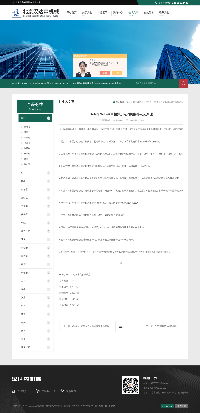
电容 (23, 306)
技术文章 (137, 102)
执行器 (27, 148)
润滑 (23, 297)
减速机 (24, 198)
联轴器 (24, 272)
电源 (23, 264)
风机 (23, 289)
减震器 (24, 256)
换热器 (24, 214)
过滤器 (24, 206)
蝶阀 (26, 159)
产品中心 (46, 391)
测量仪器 (25, 347)
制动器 (24, 247)
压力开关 (25, 231)
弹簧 (23, 322)
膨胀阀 (27, 127)
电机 (23, 181)
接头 (23, 339)
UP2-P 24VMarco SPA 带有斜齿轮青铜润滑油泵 (115, 83)
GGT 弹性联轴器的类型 (166, 326)
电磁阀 (27, 143)
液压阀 (27, 137)
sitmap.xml (167, 406)
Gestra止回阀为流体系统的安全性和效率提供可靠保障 (98, 326)
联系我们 (71, 391)
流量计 (24, 239)
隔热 (23, 331)
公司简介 (22, 391)
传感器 (24, 189)
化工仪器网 (110, 405)
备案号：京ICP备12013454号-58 (78, 405)
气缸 (23, 223)
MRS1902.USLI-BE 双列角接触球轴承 (76, 83)
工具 (23, 281)
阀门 (23, 118)
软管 (23, 314)
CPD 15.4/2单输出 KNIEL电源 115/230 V (40, 83)
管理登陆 (182, 406)
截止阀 (27, 164)
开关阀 (27, 153)
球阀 (26, 132)
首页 (128, 102)
